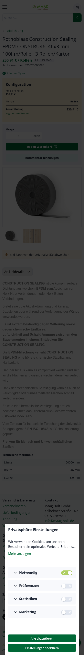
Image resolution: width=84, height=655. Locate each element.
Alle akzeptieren (42, 638)
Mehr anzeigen (19, 553)
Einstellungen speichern (42, 648)
